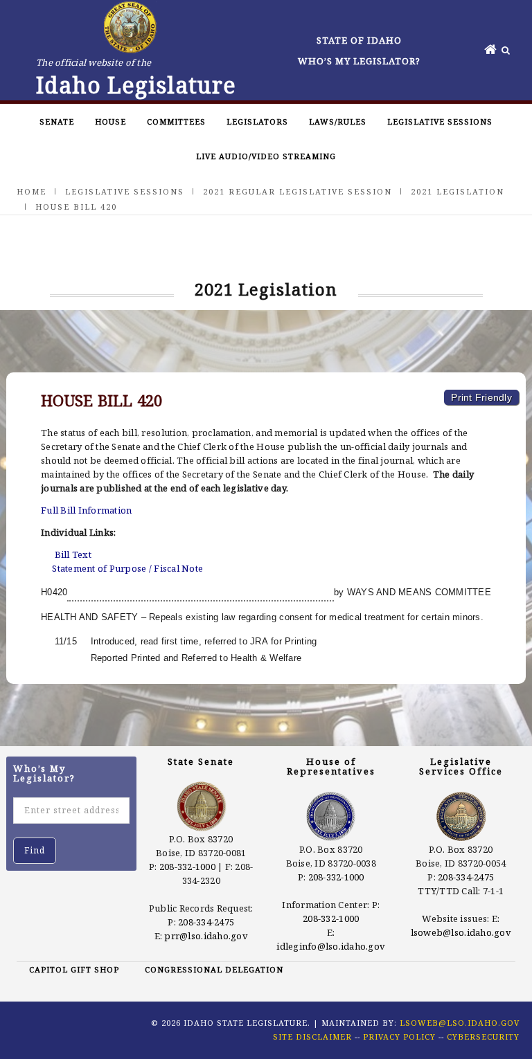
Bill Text (73, 554)
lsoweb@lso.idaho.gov (461, 932)
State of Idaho (359, 40)
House (110, 121)
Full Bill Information (86, 510)
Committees (176, 121)
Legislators (257, 121)
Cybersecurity (483, 1036)
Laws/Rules (337, 121)
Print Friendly (481, 397)
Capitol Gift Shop (74, 969)
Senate (56, 121)
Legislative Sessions (440, 121)
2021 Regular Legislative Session (297, 191)
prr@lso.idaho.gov (205, 936)
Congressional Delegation (214, 969)
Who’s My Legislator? (359, 61)
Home (31, 191)
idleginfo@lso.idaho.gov (330, 946)
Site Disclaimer (312, 1036)
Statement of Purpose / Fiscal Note (127, 568)
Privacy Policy (399, 1036)
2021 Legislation (457, 191)
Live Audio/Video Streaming (266, 156)
